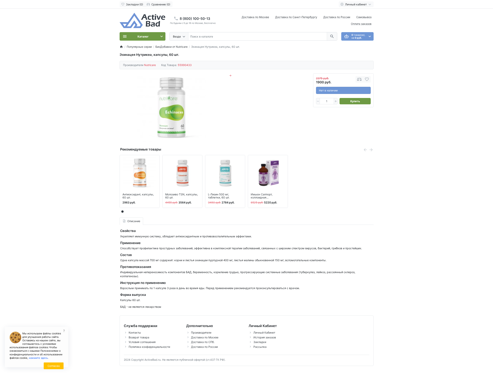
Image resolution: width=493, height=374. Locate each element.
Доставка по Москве (255, 17)
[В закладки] (367, 79)
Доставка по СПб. (203, 342)
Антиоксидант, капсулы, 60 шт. (138, 196)
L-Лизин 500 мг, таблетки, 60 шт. (219, 196)
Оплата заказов (361, 23)
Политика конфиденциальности (149, 346)
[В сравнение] (359, 79)
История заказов (264, 337)
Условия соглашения (142, 342)
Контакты (135, 332)
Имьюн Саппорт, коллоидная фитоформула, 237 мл (265, 196)
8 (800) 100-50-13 (195, 19)
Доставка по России (336, 17)
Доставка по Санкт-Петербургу (296, 17)
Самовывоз (363, 17)
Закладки (259, 342)
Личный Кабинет (264, 332)
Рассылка (260, 346)
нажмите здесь (38, 357)
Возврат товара (139, 337)
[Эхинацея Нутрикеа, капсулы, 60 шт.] (171, 107)
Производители (201, 332)
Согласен (54, 365)
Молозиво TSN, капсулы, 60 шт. (181, 196)
